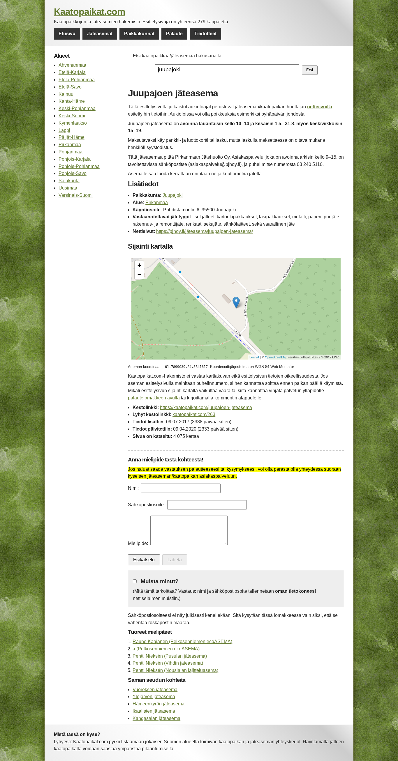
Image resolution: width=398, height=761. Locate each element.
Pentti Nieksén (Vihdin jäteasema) (168, 663)
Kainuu (66, 94)
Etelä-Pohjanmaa (77, 79)
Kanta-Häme (72, 101)
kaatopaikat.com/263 (193, 414)
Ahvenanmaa (72, 65)
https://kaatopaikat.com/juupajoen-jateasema (206, 407)
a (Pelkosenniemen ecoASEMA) (166, 648)
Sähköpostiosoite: (146, 504)
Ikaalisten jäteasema (154, 711)
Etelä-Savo (70, 86)
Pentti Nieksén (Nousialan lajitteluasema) (175, 670)
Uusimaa (68, 187)
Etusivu (67, 33)
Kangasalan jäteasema (156, 718)
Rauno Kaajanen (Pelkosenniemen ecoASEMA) (182, 641)
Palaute (174, 33)
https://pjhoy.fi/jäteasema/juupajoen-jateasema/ (204, 231)
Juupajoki (173, 195)
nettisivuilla (319, 106)
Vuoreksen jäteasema (155, 689)
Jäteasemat (99, 33)
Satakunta (69, 180)
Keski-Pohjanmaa (77, 108)
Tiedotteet (205, 33)
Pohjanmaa (70, 151)
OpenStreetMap (276, 357)
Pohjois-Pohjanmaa (79, 166)
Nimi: (133, 488)
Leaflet (254, 357)
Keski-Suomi (72, 115)
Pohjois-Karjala (75, 159)
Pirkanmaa (70, 144)
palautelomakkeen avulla (154, 397)
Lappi (64, 130)
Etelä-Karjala (72, 72)
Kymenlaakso (73, 123)
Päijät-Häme (71, 137)
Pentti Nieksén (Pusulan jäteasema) (170, 656)
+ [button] (139, 265)
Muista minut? (160, 581)
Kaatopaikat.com (89, 11)
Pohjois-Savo (73, 173)
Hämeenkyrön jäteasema (158, 703)
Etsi (309, 70)
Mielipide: (138, 543)
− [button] (139, 274)
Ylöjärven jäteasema (154, 696)
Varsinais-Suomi (76, 195)
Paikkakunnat (139, 33)
